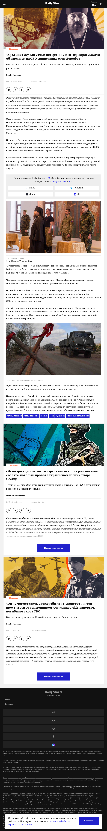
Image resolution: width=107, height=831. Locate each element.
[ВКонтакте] (53, 728)
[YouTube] (53, 720)
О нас (7, 699)
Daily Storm (53, 3)
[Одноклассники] (53, 736)
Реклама (9, 704)
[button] (4, 5)
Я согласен (89, 821)
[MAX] (53, 744)
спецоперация (14, 416)
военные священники (78, 416)
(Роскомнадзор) (19, 754)
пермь (43, 416)
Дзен (64, 182)
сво (51, 416)
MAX (48, 178)
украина (60, 416)
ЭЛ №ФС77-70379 (48, 754)
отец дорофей (31, 416)
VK (70, 182)
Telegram (56, 182)
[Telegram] (53, 712)
